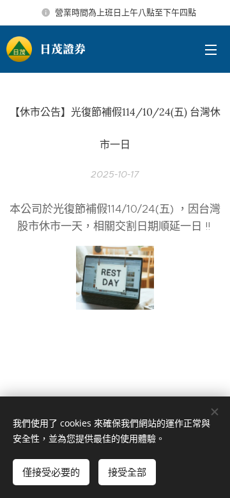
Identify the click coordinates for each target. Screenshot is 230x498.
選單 (211, 49)
